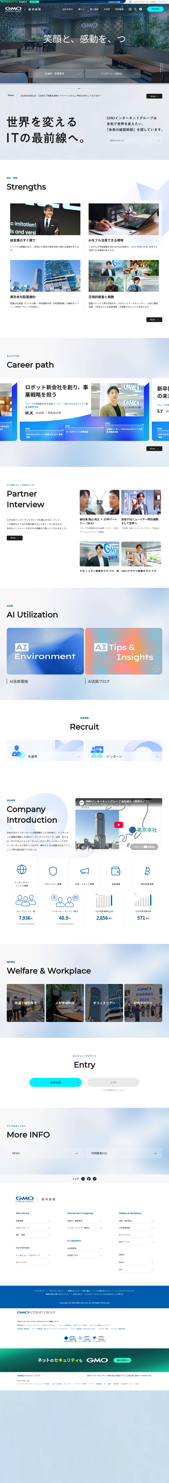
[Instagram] (130, 9)
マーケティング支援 (80, 1384)
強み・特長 (20, 1234)
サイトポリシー (40, 1291)
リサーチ (91, 1384)
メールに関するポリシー (102, 1291)
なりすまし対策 (103, 1329)
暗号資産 (116, 1384)
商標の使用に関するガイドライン (58, 1294)
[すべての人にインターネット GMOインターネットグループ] (150, 2)
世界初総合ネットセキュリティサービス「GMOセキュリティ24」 (36, 1325)
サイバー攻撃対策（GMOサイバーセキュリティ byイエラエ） (50, 1329)
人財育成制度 (124, 1227)
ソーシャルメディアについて (124, 1291)
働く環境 (94, 9)
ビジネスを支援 (56, 1384)
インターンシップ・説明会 (78, 1227)
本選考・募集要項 (74, 1220)
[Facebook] (140, 9)
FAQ (120, 1269)
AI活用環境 (71, 1248)
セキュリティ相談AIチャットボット (99, 1325)
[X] (135, 9)
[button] (68, 88)
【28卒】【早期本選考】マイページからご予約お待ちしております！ (69, 95)
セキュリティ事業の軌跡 (118, 1329)
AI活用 (107, 9)
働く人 (81, 9)
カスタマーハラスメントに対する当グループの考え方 (104, 1294)
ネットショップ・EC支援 (41, 1384)
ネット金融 (107, 1384)
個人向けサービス (126, 1384)
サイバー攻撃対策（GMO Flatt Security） (83, 1329)
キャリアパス (21, 1262)
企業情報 (19, 1220)
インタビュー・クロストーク (28, 1255)
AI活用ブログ (72, 1255)
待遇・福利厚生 (125, 1220)
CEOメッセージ (22, 1227)
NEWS (121, 1262)
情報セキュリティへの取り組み (79, 1291)
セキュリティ (67, 1384)
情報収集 (99, 1384)
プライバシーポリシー (57, 1291)
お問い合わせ (77, 1294)
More (153, 96)
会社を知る (67, 9)
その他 (137, 1384)
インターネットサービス (24, 1384)
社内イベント (124, 1241)
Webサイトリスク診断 (80, 1325)
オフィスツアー (125, 1234)
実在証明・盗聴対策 (23, 1329)
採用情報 (119, 9)
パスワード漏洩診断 (65, 1325)
